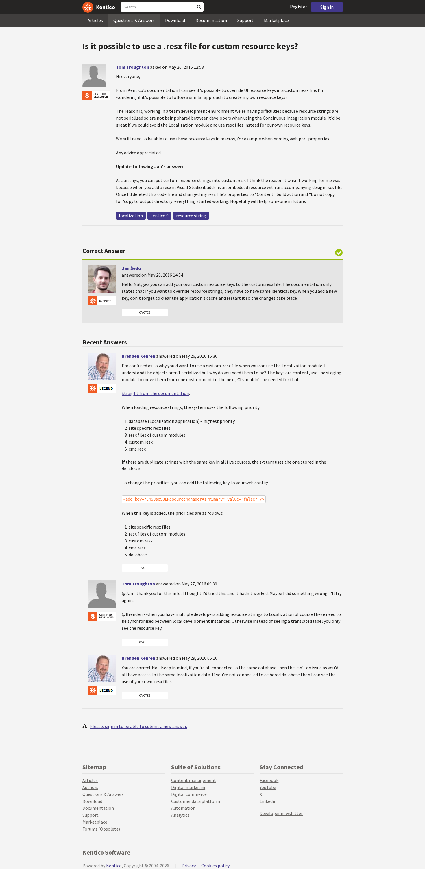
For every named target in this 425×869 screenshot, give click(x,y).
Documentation (211, 20)
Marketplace (276, 20)
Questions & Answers (134, 20)
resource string (191, 215)
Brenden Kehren (138, 356)
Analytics (180, 815)
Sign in (327, 7)
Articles (95, 20)
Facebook (269, 780)
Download (175, 20)
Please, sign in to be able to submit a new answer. (138, 726)
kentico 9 (159, 215)
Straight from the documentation (155, 393)
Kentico (114, 865)
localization (131, 215)
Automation (183, 808)
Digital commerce (189, 794)
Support (245, 20)
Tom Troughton (132, 67)
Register (298, 7)
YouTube (268, 787)
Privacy (189, 865)
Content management (193, 780)
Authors (90, 787)
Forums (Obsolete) (101, 829)
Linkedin (268, 801)
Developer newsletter (281, 813)
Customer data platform (195, 801)
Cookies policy (215, 865)
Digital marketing (189, 787)
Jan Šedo (131, 268)
